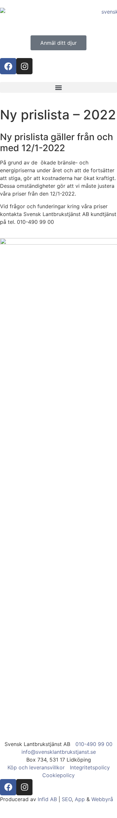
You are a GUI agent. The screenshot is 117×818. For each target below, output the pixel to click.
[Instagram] (24, 66)
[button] (58, 87)
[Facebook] (8, 66)
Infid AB (47, 799)
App (80, 799)
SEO (67, 799)
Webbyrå (102, 799)
